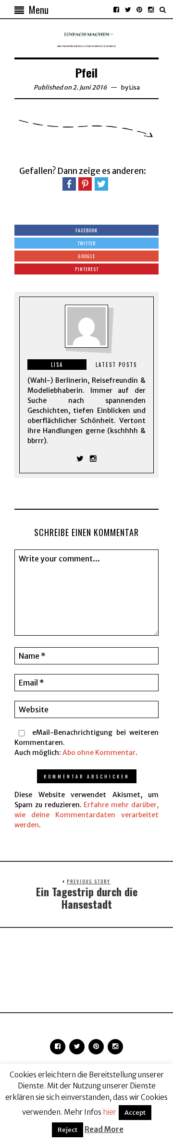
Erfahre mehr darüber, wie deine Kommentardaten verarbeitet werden (86, 814)
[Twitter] (128, 9)
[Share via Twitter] (101, 183)
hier (109, 1112)
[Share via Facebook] (69, 183)
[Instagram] (151, 9)
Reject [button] (67, 1130)
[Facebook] (116, 9)
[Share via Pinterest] (85, 183)
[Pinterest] (139, 9)
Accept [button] (135, 1113)
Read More (104, 1129)
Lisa (134, 87)
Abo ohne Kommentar (99, 752)
